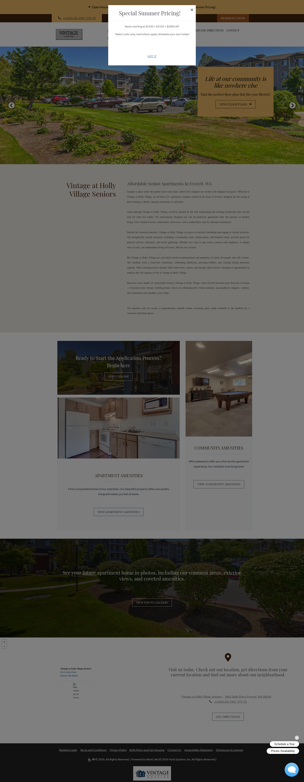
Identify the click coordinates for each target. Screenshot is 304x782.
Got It (152, 56)
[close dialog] (192, 10)
